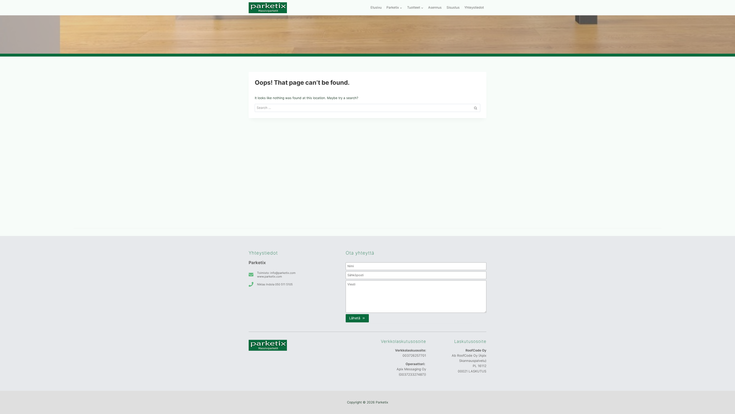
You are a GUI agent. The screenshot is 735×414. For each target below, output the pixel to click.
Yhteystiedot (474, 7)
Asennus (435, 7)
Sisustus (453, 7)
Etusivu (376, 7)
